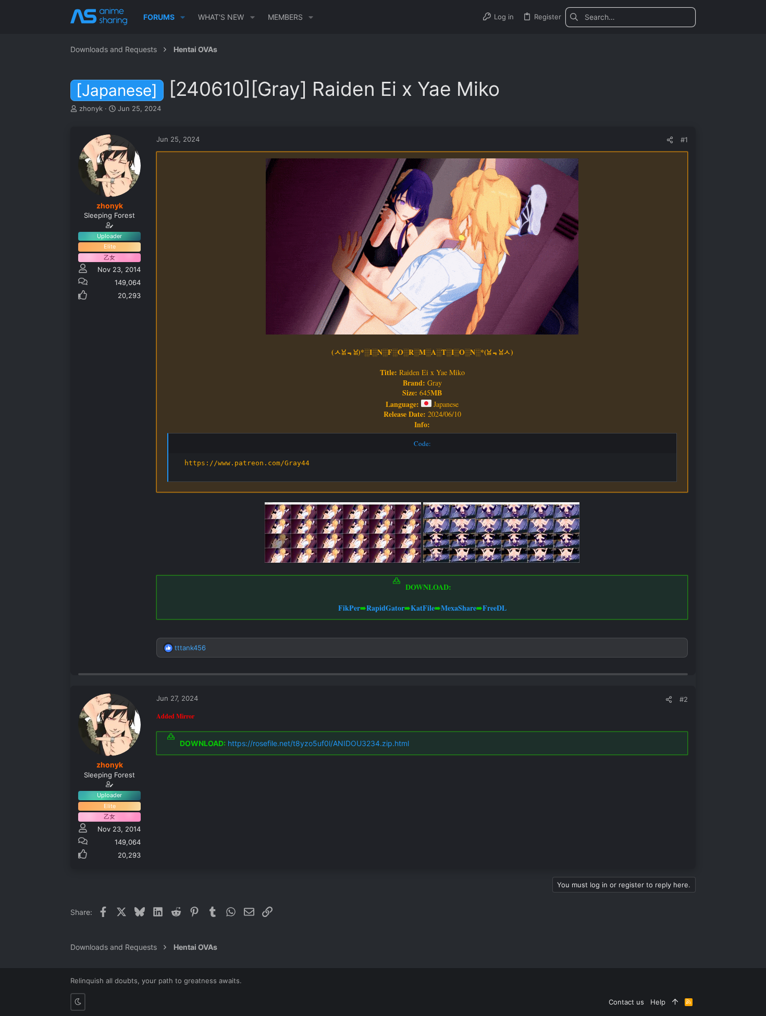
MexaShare (458, 607)
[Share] (670, 140)
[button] (183, 17)
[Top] (675, 1002)
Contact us (626, 1002)
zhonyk (91, 108)
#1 (684, 139)
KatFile (423, 607)
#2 (683, 699)
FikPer (349, 607)
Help (657, 1002)
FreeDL (494, 607)
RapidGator (385, 607)
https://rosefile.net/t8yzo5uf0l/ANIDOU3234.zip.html (318, 743)
